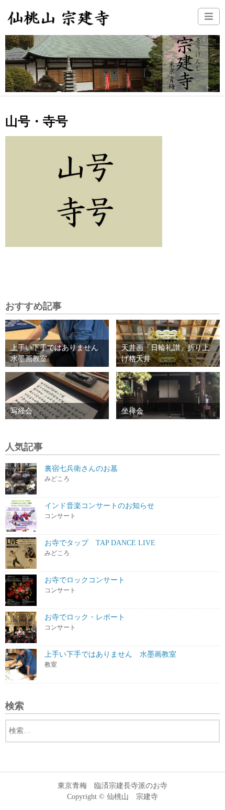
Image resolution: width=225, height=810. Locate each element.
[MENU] (209, 16)
